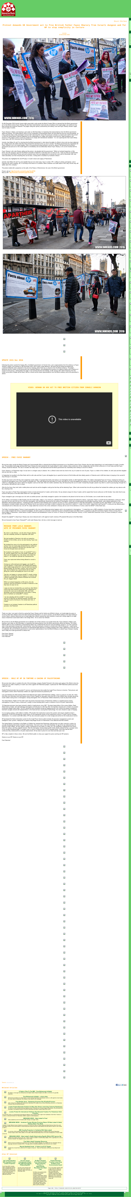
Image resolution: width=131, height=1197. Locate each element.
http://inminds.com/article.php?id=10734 (23, 171)
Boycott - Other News (120, 21)
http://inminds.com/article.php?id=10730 (21, 172)
